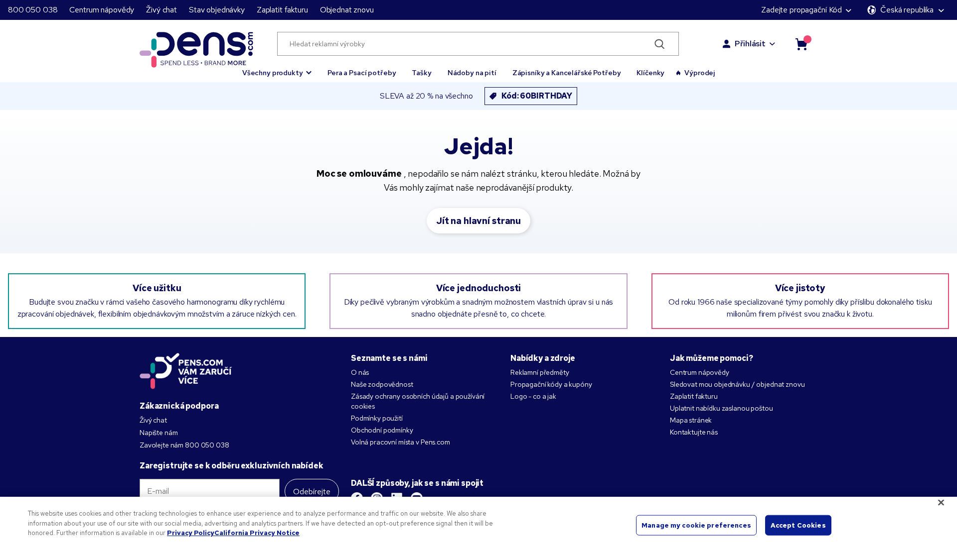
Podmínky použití (377, 418)
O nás (360, 372)
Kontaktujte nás (694, 432)
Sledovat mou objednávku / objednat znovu (737, 384)
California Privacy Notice (257, 533)
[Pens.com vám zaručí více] (186, 371)
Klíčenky (650, 72)
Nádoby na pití (472, 72)
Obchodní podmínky (382, 430)
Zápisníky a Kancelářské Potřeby (566, 72)
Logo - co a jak (533, 396)
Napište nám (158, 432)
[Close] (941, 503)
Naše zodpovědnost (382, 384)
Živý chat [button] (161, 9)
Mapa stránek (691, 420)
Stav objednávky (217, 9)
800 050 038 (32, 9)
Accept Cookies (798, 525)
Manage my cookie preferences (696, 525)
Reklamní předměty (539, 372)
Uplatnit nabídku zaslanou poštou (721, 408)
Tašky (421, 72)
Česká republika (907, 9)
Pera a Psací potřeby (361, 72)
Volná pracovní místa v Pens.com (400, 442)
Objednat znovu (347, 9)
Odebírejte (311, 491)
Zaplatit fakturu (282, 9)
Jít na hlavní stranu (478, 220)
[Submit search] (659, 44)
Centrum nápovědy (101, 9)
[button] (276, 68)
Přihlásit (750, 43)
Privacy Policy (190, 533)
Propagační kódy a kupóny (551, 384)
